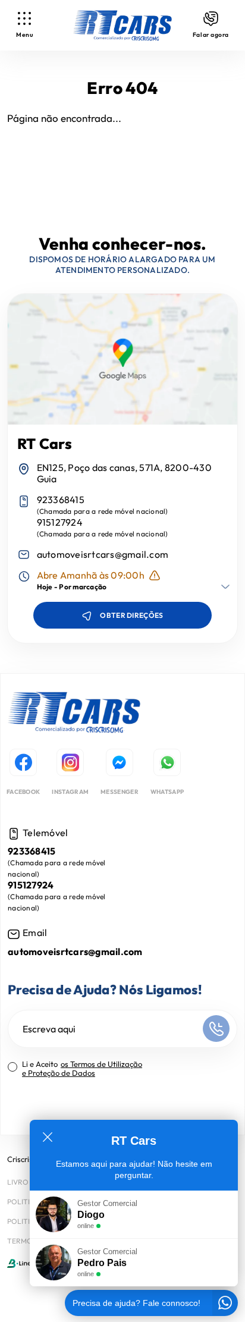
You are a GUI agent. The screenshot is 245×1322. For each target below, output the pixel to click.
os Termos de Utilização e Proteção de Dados (82, 1068)
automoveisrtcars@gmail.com (103, 554)
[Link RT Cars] (122, 25)
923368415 (60, 499)
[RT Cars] (74, 714)
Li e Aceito (82, 1069)
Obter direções (131, 615)
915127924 (60, 522)
